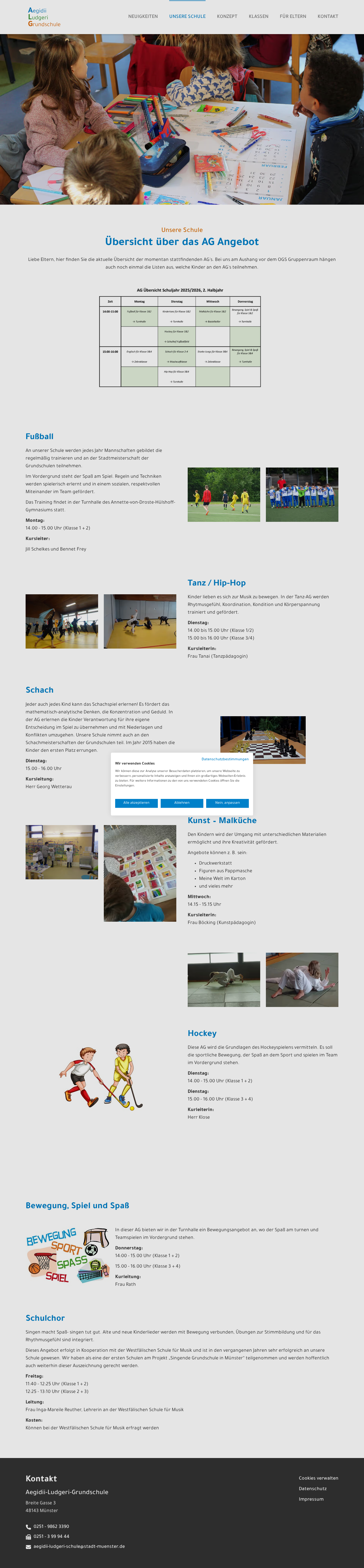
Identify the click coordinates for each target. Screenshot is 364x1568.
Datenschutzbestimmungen (225, 760)
